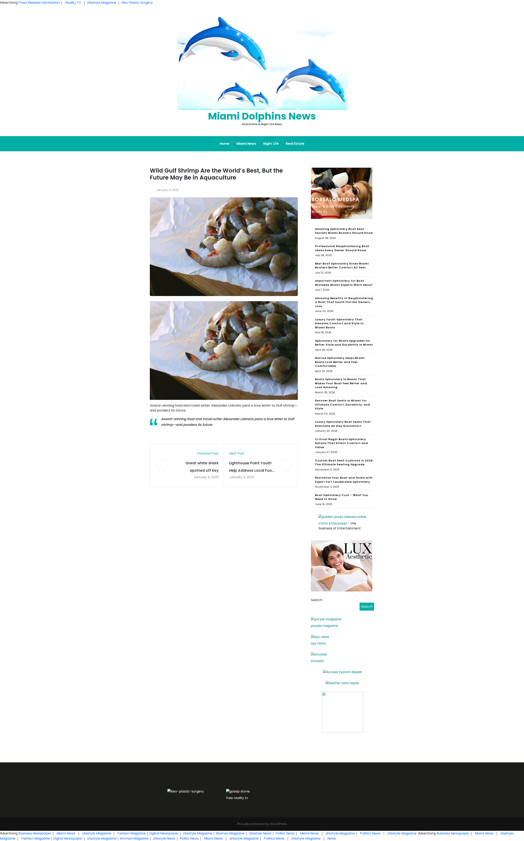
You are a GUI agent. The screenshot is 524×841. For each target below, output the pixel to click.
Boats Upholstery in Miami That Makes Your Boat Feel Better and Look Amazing (341, 383)
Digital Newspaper (164, 833)
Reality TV (73, 2)
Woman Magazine (230, 833)
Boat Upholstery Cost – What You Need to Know (341, 497)
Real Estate (295, 143)
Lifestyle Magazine (101, 2)
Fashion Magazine (131, 833)
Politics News (370, 833)
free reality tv (237, 798)
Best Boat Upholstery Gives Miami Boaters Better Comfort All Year (342, 266)
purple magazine (324, 625)
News (331, 838)
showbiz (317, 661)
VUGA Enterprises (332, 523)
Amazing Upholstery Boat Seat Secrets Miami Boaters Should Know (344, 231)
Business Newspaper (34, 833)
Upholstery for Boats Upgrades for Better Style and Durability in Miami (344, 343)
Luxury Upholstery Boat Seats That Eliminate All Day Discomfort (343, 424)
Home (224, 143)
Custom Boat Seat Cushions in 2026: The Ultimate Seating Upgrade (344, 463)
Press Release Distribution (39, 2)
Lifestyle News (259, 833)
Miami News (246, 143)
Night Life (271, 143)
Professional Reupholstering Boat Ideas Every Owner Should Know (342, 248)
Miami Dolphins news (262, 116)
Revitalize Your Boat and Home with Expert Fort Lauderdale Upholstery (344, 480)
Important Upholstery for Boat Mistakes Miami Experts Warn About (344, 283)
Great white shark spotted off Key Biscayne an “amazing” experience (197, 467)
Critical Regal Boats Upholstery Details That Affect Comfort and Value (341, 443)
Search (316, 600)
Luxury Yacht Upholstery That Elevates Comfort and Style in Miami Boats (339, 323)
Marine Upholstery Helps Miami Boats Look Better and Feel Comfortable (340, 362)
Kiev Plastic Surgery (137, 2)
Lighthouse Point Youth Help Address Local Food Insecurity (251, 467)
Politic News (285, 833)
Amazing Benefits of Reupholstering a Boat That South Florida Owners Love (344, 302)
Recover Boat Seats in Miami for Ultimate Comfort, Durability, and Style (342, 404)
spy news (318, 643)
